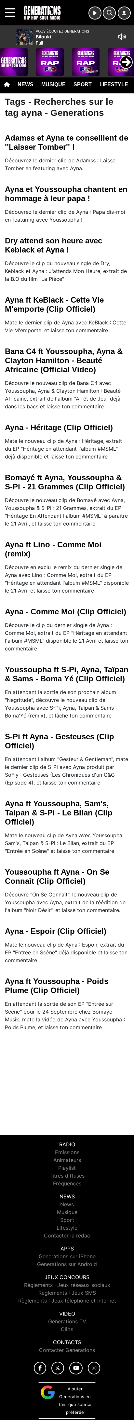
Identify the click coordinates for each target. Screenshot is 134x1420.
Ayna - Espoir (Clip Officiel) (55, 931)
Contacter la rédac (67, 1235)
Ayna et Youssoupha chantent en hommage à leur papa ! (66, 194)
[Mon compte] (124, 13)
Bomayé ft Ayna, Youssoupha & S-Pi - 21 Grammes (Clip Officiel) (65, 482)
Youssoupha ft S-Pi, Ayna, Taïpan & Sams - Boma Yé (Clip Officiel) (66, 674)
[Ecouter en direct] (94, 13)
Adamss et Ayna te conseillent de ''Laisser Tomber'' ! (66, 142)
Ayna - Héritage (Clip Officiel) (59, 427)
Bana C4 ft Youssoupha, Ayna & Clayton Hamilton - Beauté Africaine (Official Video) (64, 360)
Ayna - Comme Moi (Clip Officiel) (65, 611)
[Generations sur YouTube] (76, 1368)
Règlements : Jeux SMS (67, 1293)
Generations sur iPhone (67, 1256)
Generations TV (67, 1321)
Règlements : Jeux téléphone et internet (67, 1300)
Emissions (67, 1152)
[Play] (8, 57)
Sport (83, 84)
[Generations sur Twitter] (57, 1368)
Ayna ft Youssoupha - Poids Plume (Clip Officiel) (56, 986)
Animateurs (67, 1160)
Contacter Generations (67, 1350)
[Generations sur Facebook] (40, 1368)
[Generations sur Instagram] (94, 1368)
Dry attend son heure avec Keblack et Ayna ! (53, 245)
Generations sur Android (67, 1264)
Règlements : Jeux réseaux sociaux (67, 1285)
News (26, 84)
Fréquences (67, 1183)
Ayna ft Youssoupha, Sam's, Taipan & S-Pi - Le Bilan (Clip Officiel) (59, 812)
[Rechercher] (109, 13)
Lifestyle (114, 84)
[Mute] (122, 37)
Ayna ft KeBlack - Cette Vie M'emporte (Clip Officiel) (54, 304)
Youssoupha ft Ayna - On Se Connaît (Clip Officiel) (57, 876)
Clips (67, 1329)
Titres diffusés (67, 1175)
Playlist (67, 1168)
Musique (53, 84)
